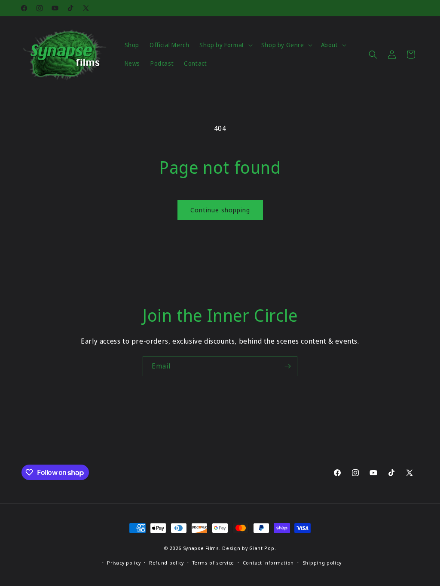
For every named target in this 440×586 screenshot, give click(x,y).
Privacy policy (124, 562)
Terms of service (213, 562)
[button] (225, 45)
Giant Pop (261, 548)
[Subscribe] (287, 366)
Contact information (268, 562)
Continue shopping (220, 209)
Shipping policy (322, 562)
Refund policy (166, 562)
